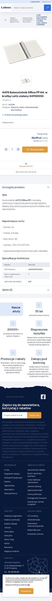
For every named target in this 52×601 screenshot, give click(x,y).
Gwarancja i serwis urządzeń (35, 503)
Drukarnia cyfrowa (35, 534)
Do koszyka (36, 149)
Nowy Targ (9, 539)
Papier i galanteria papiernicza (14, 20)
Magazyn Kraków (11, 551)
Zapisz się (34, 415)
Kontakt (8, 511)
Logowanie (35, 2)
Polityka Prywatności (13, 477)
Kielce (7, 543)
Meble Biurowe (34, 530)
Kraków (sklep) (10, 523)
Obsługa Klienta (36, 465)
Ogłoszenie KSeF (34, 490)
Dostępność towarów (37, 498)
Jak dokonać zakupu (36, 470)
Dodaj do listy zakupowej (27, 172)
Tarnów (7, 527)
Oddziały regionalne (13, 516)
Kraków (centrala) (12, 519)
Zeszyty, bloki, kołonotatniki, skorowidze (28, 20)
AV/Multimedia (33, 519)
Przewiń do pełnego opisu (16, 115)
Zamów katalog (34, 486)
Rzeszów (8, 535)
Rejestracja (46, 2)
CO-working (32, 516)
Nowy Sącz (9, 531)
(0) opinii (5, 100)
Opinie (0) (7, 289)
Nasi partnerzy (10, 493)
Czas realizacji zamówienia (33, 481)
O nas (6, 470)
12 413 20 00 (13, 572)
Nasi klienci (9, 489)
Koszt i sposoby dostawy (34, 474)
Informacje (10, 465)
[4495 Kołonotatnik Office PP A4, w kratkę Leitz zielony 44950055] (24, 52)
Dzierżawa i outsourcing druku (35, 524)
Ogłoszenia (9, 485)
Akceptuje (26, 591)
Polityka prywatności (20, 585)
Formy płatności (34, 494)
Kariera (7, 481)
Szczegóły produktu (13, 187)
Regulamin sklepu (12, 473)
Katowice (8, 547)
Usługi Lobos (34, 511)
